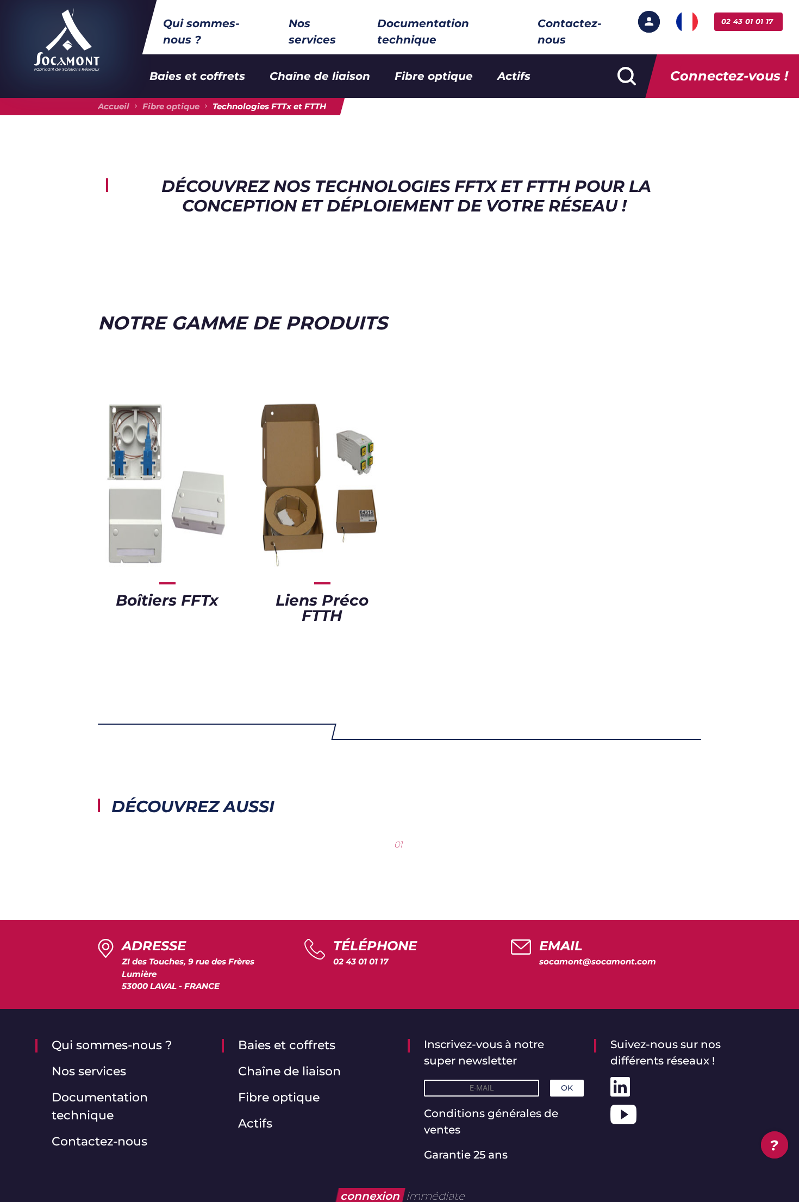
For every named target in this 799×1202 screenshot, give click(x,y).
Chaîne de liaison (320, 76)
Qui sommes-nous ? (201, 31)
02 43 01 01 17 (360, 961)
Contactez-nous (570, 31)
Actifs (513, 76)
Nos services (312, 31)
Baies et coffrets (197, 76)
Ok (567, 1088)
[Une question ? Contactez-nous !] (774, 1145)
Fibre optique (434, 76)
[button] (649, 22)
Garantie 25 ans (466, 1154)
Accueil (113, 106)
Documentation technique (423, 31)
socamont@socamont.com (597, 961)
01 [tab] (398, 844)
